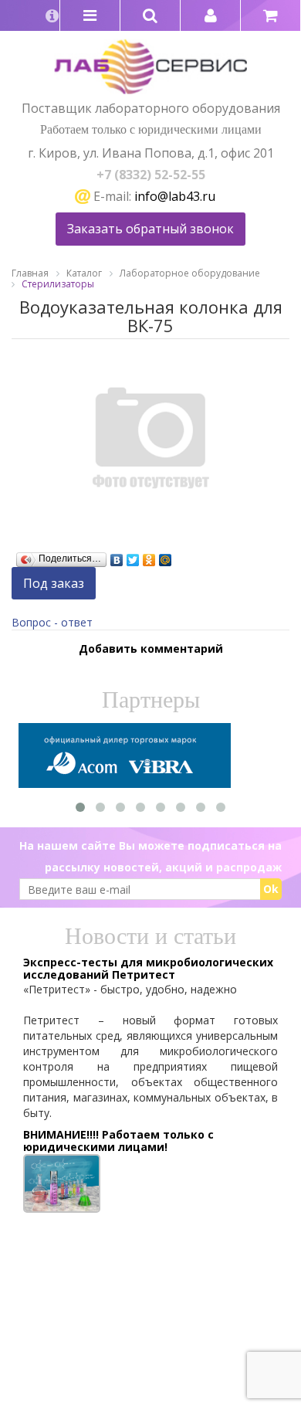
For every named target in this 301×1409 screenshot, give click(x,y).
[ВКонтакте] (117, 556)
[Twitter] (133, 556)
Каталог (84, 273)
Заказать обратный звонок (150, 228)
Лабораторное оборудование (190, 273)
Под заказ (53, 583)
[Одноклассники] (149, 556)
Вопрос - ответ (52, 622)
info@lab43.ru (174, 196)
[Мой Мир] (165, 556)
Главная (30, 273)
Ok (271, 888)
